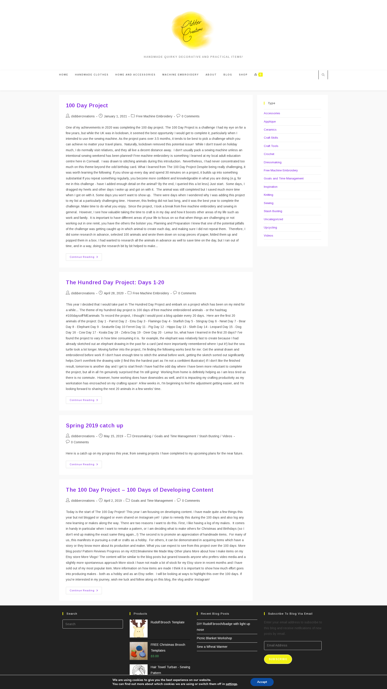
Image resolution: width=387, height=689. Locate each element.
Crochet (269, 154)
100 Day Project (87, 105)
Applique (270, 121)
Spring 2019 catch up (94, 425)
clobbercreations (83, 116)
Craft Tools (271, 146)
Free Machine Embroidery (154, 116)
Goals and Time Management (175, 436)
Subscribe (278, 659)
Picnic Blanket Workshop (214, 638)
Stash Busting (209, 436)
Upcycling (270, 227)
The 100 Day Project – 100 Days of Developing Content (139, 490)
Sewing (268, 203)
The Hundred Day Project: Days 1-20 (115, 282)
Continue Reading (86, 258)
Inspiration (270, 186)
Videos (227, 436)
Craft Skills (271, 137)
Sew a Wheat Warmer (212, 646)
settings (231, 684)
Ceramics (270, 129)
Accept (262, 682)
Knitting (268, 194)
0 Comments (191, 116)
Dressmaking (141, 436)
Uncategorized (273, 219)
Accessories (272, 113)
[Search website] (323, 75)
